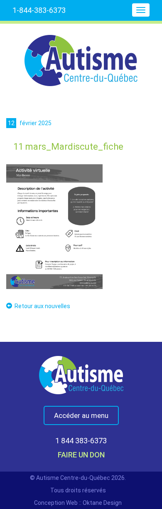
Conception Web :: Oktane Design (78, 502)
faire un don (81, 454)
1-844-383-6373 (39, 10)
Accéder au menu (81, 415)
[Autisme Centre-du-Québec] (81, 55)
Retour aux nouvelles (42, 306)
